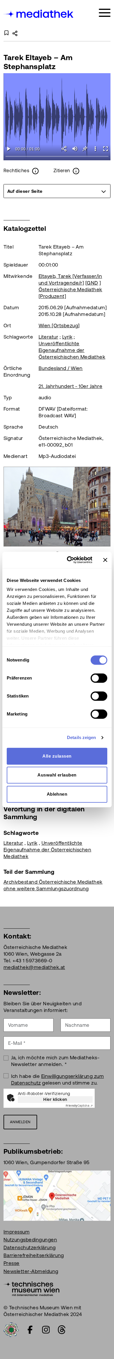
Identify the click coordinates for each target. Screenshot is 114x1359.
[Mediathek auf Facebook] (30, 1330)
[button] (95, 148)
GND (92, 283)
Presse (12, 1263)
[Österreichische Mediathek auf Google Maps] (57, 1195)
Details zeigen (81, 737)
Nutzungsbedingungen (30, 1240)
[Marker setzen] (85, 148)
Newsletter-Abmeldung (31, 1271)
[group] (57, 191)
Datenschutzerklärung (30, 1247)
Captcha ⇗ (79, 1105)
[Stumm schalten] (75, 148)
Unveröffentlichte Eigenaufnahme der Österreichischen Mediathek (72, 350)
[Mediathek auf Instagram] (46, 1329)
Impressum (17, 1232)
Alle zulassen (56, 756)
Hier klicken (55, 1099)
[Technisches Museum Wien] (31, 1288)
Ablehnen (57, 794)
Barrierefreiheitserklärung (34, 1255)
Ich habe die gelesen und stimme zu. (57, 1079)
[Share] (64, 148)
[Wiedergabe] (9, 148)
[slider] (57, 156)
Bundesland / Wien (61, 368)
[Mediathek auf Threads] (61, 1329)
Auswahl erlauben (57, 774)
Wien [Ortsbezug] (59, 325)
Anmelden (20, 1122)
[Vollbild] (105, 148)
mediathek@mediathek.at (34, 967)
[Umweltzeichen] (11, 1329)
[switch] (99, 678)
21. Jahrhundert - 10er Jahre (70, 386)
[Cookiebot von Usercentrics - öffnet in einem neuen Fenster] (69, 560)
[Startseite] (39, 13)
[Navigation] (104, 13)
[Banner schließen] (105, 560)
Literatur (48, 337)
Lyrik (67, 337)
